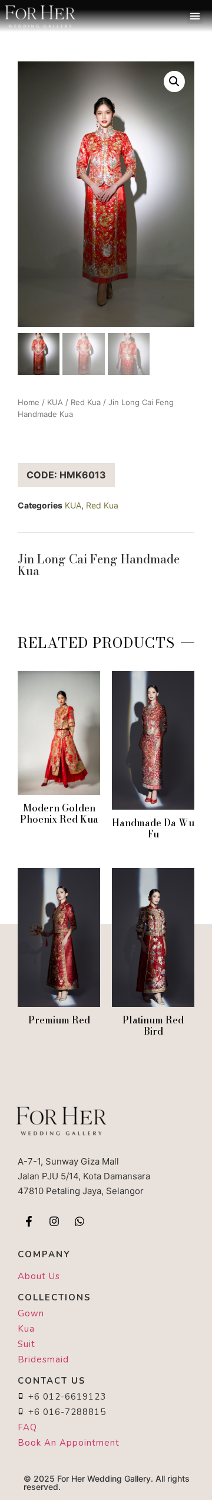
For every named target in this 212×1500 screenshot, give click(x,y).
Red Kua (86, 402)
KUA (55, 402)
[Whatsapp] (79, 1221)
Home (28, 402)
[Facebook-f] (29, 1221)
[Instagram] (54, 1221)
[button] (195, 16)
